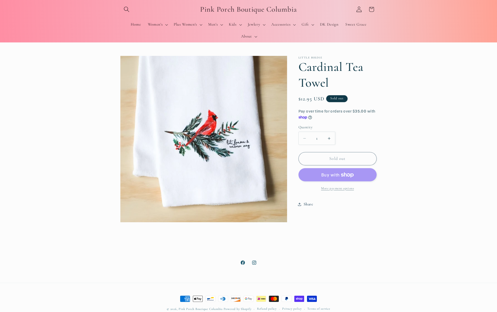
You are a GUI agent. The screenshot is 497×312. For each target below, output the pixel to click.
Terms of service (318, 308)
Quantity (305, 127)
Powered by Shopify (238, 309)
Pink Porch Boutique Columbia (201, 309)
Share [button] (308, 204)
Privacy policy (292, 308)
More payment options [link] (337, 188)
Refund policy (267, 308)
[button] (126, 9)
